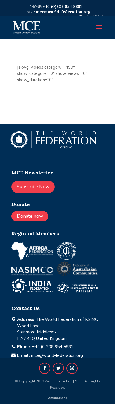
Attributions (57, 398)
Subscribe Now (33, 186)
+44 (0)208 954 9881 (52, 347)
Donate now (30, 216)
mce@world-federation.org (57, 355)
